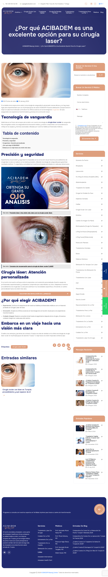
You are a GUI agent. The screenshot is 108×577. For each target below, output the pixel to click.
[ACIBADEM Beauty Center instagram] (95, 4)
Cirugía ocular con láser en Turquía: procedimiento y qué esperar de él (17, 391)
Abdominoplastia (81, 182)
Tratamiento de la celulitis (84, 321)
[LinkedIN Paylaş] (63, 345)
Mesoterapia (80, 288)
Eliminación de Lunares (83, 316)
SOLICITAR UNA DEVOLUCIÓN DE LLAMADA (34, 294)
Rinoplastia (79, 166)
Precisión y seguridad (9, 140)
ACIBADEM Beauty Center (31, 46)
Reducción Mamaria (82, 243)
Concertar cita (88, 139)
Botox (78, 254)
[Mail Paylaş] (69, 348)
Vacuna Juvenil (80, 299)
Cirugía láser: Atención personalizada (14, 143)
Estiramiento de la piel (83, 327)
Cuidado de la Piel (82, 332)
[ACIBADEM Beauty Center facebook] (91, 4)
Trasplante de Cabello (83, 188)
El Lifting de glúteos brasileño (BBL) (87, 177)
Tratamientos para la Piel (85, 12)
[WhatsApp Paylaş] (68, 345)
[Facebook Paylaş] (54, 345)
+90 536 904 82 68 (11, 4)
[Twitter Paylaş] (59, 345)
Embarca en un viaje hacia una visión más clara (16, 147)
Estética (17, 12)
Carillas (78, 204)
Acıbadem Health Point (45, 560)
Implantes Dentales (82, 199)
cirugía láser (56, 110)
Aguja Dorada (80, 294)
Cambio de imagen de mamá (85, 221)
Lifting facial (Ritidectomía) (84, 237)
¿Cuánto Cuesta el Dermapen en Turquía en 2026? (88, 547)
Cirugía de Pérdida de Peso (55, 12)
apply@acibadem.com (29, 4)
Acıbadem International (45, 557)
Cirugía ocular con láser (30, 12)
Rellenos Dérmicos (82, 259)
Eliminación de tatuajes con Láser (87, 264)
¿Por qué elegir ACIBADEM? (11, 145)
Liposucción (79, 171)
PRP (77, 283)
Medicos (96, 12)
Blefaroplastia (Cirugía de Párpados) (87, 226)
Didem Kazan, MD (60, 553)
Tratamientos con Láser (83, 277)
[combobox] (78, 109)
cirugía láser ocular (19, 347)
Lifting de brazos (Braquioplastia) (86, 232)
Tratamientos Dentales (69, 12)
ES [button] (101, 3)
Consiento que (82, 126)
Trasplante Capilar (42, 12)
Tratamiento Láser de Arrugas (85, 338)
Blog (101, 12)
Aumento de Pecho (82, 160)
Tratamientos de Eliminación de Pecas (86, 271)
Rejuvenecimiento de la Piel (85, 305)
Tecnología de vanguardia (10, 138)
